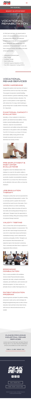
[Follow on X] (15, 376)
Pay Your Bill (15, 382)
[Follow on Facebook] (13, 376)
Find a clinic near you (15, 349)
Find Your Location (15, 386)
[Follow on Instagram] (18, 376)
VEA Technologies (17, 393)
